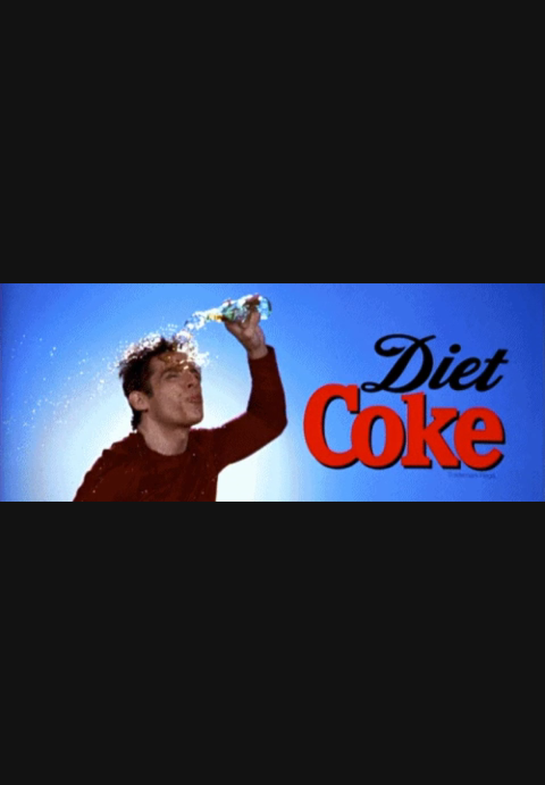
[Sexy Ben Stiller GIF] (272, 392)
